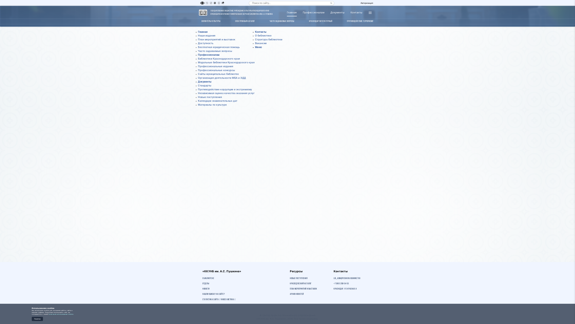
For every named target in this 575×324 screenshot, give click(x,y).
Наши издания (206, 36)
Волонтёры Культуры (211, 21)
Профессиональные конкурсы (216, 70)
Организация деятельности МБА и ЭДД (222, 78)
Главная (292, 12)
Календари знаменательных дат (217, 101)
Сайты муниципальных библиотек (218, 74)
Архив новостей (297, 294)
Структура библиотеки (268, 40)
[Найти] (331, 3)
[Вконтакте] (206, 3)
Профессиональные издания (215, 67)
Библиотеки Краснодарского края (219, 59)
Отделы (205, 283)
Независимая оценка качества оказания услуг (226, 93)
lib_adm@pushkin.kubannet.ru (347, 278)
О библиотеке (263, 36)
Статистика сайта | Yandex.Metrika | (219, 299)
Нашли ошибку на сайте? (213, 294)
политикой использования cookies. (61, 314)
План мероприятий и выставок (216, 40)
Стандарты (204, 86)
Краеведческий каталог (301, 283)
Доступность (205, 43)
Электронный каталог (245, 21)
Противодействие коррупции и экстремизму (225, 90)
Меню (258, 47)
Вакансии (261, 43)
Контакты (356, 12)
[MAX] (214, 3)
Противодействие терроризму (360, 21)
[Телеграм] (210, 3)
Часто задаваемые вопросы (282, 21)
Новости (206, 289)
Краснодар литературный (320, 21)
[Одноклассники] (218, 3)
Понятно (37, 319)
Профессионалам (314, 12)
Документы (337, 12)
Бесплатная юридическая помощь (219, 47)
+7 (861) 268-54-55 (341, 283)
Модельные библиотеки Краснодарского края (226, 63)
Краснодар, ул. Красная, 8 (345, 289)
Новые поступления (210, 97)
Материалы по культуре (212, 105)
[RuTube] (222, 3)
